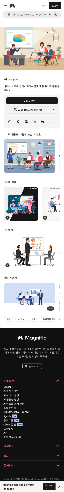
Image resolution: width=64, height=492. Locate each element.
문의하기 (8, 465)
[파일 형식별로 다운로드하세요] (54, 100)
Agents (10, 416)
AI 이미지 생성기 (12, 395)
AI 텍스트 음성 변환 (13, 403)
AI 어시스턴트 (10, 391)
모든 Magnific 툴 (12, 437)
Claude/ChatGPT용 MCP (16, 411)
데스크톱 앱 (12, 424)
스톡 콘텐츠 (9, 407)
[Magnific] (32, 338)
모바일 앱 (8, 428)
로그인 (55, 5)
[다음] (59, 156)
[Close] (59, 487)
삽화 (34, 318)
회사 (6, 456)
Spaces (7, 386)
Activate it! (48, 486)
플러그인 (11, 420)
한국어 (32, 366)
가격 (43, 5)
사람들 (21, 318)
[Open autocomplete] (7, 14)
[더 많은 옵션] (50, 121)
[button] (32, 366)
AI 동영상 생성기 (12, 399)
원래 (19, 29)
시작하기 (8, 446)
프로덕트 (8, 381)
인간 (9, 318)
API (5, 432)
